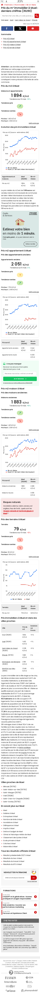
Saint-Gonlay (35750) (11, 801)
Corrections (9, 966)
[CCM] (29, 977)
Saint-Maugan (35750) (12, 792)
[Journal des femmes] (10, 978)
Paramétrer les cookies (9, 964)
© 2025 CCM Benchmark (20, 968)
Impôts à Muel (8, 828)
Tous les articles (29, 964)
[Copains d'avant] (10, 986)
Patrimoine (9, 5)
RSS (36, 964)
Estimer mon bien (30, 244)
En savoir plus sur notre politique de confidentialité (17, 383)
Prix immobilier (20, 5)
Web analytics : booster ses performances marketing (14, 905)
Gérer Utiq (20, 964)
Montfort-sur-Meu (8, 668)
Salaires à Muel (9, 813)
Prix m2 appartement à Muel (14, 41)
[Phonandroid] (29, 990)
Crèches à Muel (9, 843)
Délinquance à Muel (11, 825)
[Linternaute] (10, 982)
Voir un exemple (32, 881)
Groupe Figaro (30, 966)
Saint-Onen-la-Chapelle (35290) (16, 798)
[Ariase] (10, 990)
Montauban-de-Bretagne (11, 662)
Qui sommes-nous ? (9, 960)
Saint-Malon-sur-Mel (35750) (15, 789)
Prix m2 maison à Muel (12, 44)
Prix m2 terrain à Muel (11, 47)
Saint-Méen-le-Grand (22, 20)
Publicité (34, 960)
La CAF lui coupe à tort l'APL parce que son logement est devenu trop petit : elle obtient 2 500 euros (18, 940)
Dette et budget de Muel (13, 831)
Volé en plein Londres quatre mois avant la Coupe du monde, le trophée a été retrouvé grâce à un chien (18, 927)
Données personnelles (27, 962)
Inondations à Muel (10, 822)
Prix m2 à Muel (8, 38)
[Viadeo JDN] (29, 986)
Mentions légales (19, 966)
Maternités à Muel (10, 846)
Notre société (27, 960)
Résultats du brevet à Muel (13, 861)
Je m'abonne (19, 378)
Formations (9, 891)
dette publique (25, 747)
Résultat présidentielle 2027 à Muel (17, 855)
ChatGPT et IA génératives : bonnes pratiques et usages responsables (17, 896)
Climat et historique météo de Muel (17, 834)
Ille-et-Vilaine (31, 5)
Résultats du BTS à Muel (12, 864)
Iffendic (34, 20)
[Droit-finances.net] (29, 982)
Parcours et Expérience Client (15, 912)
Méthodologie (34, 123)
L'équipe (19, 960)
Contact (8, 962)
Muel (5, 810)
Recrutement (16, 962)
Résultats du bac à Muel (12, 858)
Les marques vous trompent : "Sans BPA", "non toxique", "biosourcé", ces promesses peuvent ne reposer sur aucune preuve (19, 933)
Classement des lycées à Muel (15, 837)
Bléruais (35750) (9, 786)
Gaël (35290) (8, 795)
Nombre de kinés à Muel (12, 819)
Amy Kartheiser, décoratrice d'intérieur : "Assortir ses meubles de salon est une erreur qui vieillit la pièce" (20, 947)
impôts (24, 753)
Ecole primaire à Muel (11, 840)
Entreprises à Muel (10, 816)
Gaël (11, 20)
